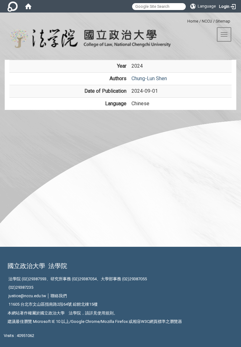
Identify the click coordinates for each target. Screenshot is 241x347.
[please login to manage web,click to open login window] (12, 6)
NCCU (207, 21)
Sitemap (223, 21)
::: (185, 20)
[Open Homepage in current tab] (28, 6)
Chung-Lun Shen (149, 78)
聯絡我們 (59, 295)
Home (192, 21)
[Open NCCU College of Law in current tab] (85, 38)
